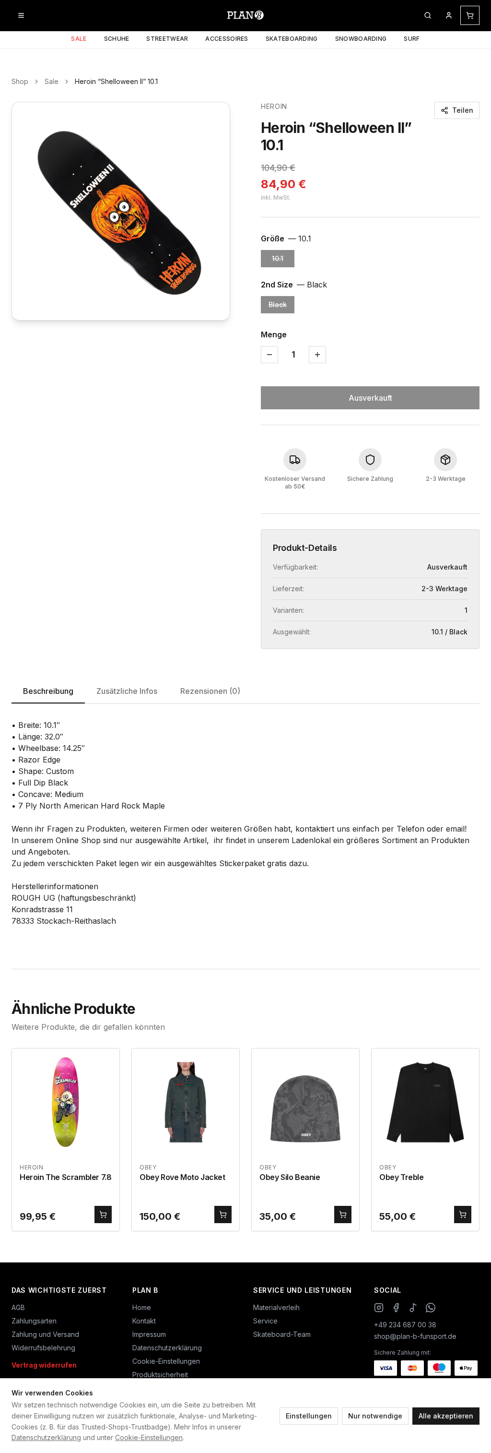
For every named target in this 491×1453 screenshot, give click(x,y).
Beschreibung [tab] (48, 691)
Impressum (149, 1334)
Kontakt (144, 1321)
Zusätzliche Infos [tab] (126, 691)
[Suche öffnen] (427, 15)
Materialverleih (276, 1307)
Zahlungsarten (34, 1321)
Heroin (274, 106)
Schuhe (116, 38)
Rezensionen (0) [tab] (210, 691)
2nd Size (294, 284)
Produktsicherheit (160, 1374)
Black (278, 304)
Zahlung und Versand (45, 1334)
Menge (274, 334)
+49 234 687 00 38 (405, 1325)
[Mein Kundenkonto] (448, 15)
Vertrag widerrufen (44, 1365)
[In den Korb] (103, 1214)
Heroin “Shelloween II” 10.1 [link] (116, 81)
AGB (18, 1307)
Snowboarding (361, 38)
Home (141, 1307)
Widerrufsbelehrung (43, 1348)
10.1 (277, 258)
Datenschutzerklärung (46, 1437)
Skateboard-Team (282, 1334)
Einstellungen (309, 1416)
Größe (286, 238)
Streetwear (167, 38)
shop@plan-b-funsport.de (415, 1336)
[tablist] (245, 691)
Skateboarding (292, 38)
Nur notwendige (375, 1416)
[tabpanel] (245, 828)
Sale (78, 38)
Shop (20, 81)
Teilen (462, 110)
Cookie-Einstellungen (149, 1437)
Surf (412, 38)
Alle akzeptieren (446, 1416)
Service (265, 1321)
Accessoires (226, 38)
